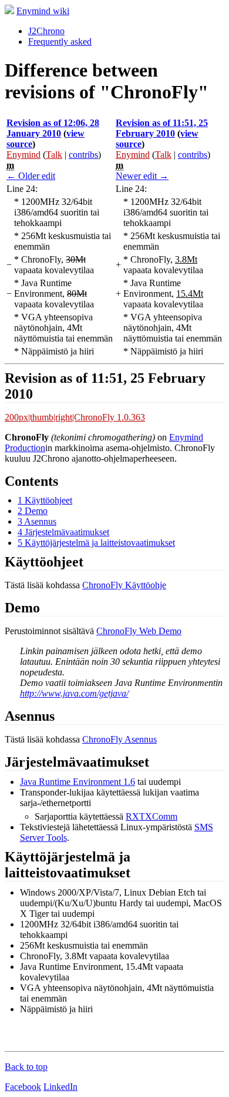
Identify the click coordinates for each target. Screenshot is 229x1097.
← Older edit (30, 176)
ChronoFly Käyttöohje (124, 585)
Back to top (26, 1067)
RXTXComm (151, 816)
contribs (83, 155)
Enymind (23, 155)
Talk (54, 155)
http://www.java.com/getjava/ (74, 693)
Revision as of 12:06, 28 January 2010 (52, 128)
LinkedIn (60, 1087)
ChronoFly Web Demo (138, 631)
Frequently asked (60, 42)
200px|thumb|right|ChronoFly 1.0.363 (75, 417)
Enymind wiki (42, 11)
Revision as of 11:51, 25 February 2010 (162, 128)
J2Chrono (46, 31)
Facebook (23, 1087)
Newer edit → (142, 176)
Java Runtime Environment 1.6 (77, 782)
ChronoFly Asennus (119, 739)
